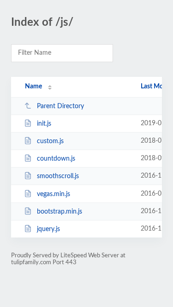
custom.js (50, 141)
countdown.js (56, 159)
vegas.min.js (53, 194)
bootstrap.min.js (59, 212)
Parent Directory (60, 106)
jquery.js (48, 229)
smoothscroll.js (58, 176)
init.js (44, 124)
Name (33, 86)
